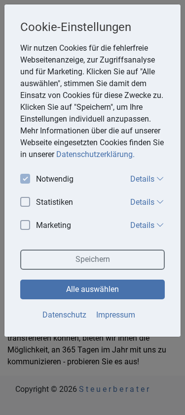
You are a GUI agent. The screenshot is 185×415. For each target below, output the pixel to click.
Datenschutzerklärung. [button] (95, 154)
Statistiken (54, 202)
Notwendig (55, 179)
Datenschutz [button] (64, 314)
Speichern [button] (92, 259)
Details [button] (143, 179)
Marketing (53, 225)
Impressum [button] (115, 314)
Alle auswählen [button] (92, 289)
